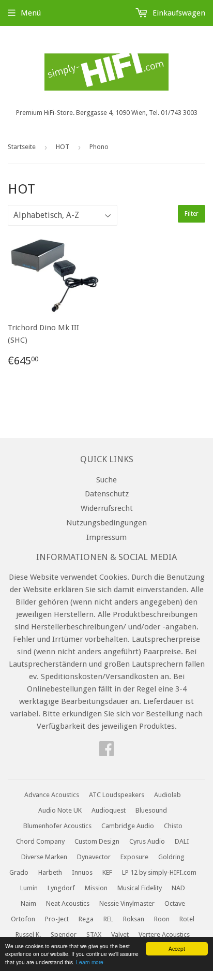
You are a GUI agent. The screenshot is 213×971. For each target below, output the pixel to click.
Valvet (120, 934)
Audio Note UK (60, 810)
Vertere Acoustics (164, 934)
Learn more (89, 962)
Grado (18, 872)
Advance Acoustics (51, 795)
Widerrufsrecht (107, 508)
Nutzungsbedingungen (106, 522)
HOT (62, 147)
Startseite (22, 147)
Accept (177, 948)
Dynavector (94, 857)
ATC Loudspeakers (116, 795)
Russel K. (28, 934)
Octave (174, 903)
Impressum (106, 537)
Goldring (171, 857)
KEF (107, 872)
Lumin (29, 888)
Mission (96, 888)
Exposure (134, 857)
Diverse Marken (44, 857)
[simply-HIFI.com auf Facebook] (106, 752)
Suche (106, 479)
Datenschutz (107, 493)
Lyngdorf (61, 888)
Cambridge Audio (127, 826)
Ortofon (23, 919)
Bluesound (151, 810)
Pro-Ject (57, 919)
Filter (192, 213)
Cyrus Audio (147, 841)
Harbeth (50, 872)
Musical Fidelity (139, 888)
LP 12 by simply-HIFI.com (159, 872)
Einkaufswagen (177, 13)
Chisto (173, 826)
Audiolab (167, 795)
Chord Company (40, 841)
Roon (162, 919)
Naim (28, 903)
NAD (178, 888)
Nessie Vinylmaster (127, 903)
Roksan (133, 919)
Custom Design (96, 841)
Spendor (64, 934)
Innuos (82, 872)
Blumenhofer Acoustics (57, 826)
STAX (93, 934)
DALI (182, 841)
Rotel (186, 919)
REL (108, 919)
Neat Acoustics (67, 903)
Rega (86, 919)
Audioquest (109, 810)
